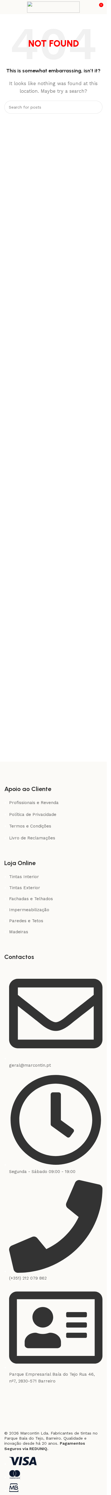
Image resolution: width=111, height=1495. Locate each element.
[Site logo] (53, 6)
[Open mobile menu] (6, 7)
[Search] (95, 107)
